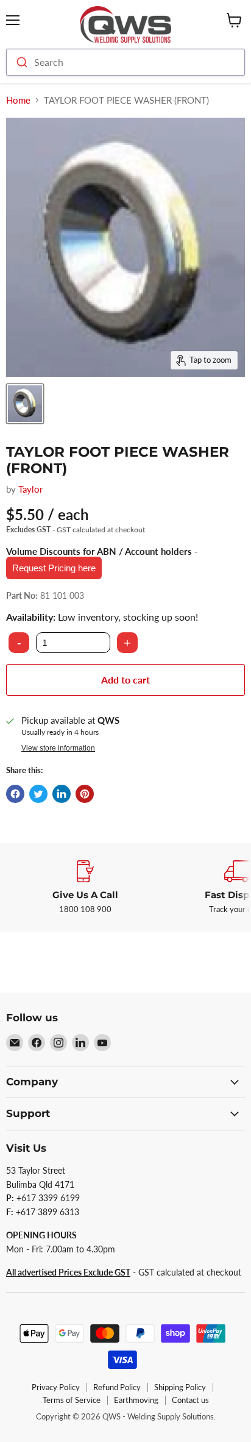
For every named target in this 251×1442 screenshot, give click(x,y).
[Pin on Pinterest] (85, 794)
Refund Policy (117, 1387)
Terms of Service (72, 1400)
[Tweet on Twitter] (38, 794)
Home (18, 100)
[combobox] (125, 62)
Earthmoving (136, 1400)
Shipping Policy (180, 1387)
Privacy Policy (56, 1387)
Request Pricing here (54, 568)
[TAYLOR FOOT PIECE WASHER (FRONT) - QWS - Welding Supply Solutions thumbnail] (25, 403)
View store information (58, 748)
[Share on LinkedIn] (61, 794)
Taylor (30, 489)
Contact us (190, 1400)
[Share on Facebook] (15, 794)
